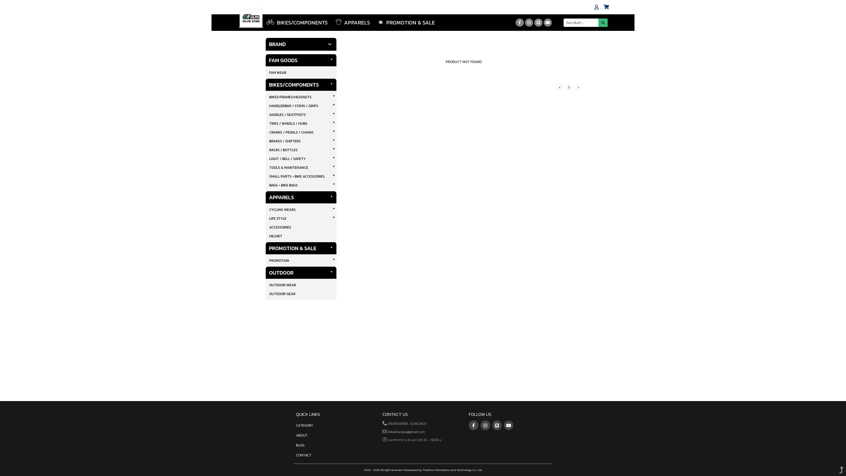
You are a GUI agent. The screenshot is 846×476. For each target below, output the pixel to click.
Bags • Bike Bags (283, 185)
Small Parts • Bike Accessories (297, 176)
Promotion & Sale (410, 22)
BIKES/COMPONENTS (301, 22)
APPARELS (356, 22)
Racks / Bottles (283, 149)
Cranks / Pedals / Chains (291, 132)
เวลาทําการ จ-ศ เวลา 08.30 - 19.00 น (414, 440)
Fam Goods (283, 60)
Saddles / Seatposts (287, 114)
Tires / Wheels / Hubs (288, 123)
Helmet (275, 236)
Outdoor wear (282, 285)
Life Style (277, 218)
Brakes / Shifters (285, 141)
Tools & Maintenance (288, 167)
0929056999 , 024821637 (407, 423)
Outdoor (281, 273)
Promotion (279, 260)
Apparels (281, 197)
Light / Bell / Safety (287, 158)
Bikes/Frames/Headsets (290, 97)
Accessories (280, 227)
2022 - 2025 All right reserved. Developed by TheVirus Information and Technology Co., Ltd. (423, 470)
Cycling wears (282, 209)
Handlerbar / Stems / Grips (293, 105)
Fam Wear (277, 72)
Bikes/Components (294, 85)
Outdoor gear (282, 293)
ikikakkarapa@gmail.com (406, 431)
